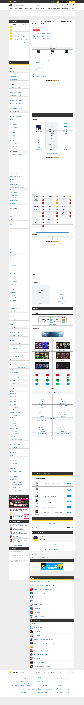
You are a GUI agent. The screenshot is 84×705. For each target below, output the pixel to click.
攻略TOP (11, 8)
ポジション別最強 (13, 192)
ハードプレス (65, 131)
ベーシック (66, 129)
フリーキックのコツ (14, 447)
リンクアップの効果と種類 (15, 415)
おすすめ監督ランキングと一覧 (16, 362)
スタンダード (63, 370)
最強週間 (37, 8)
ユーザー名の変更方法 (14, 431)
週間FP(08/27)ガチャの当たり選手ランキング (20, 36)
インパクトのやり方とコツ (15, 436)
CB (10, 257)
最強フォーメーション (14, 181)
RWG (11, 219)
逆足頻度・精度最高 (62, 438)
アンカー (42, 407)
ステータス (38, 64)
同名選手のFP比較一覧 (14, 372)
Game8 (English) (59, 672)
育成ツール (72, 8)
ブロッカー (62, 297)
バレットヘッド (63, 429)
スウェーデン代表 (13, 146)
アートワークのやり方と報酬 (15, 490)
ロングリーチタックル (42, 433)
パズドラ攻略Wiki (41, 681)
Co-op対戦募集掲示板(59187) (15, 76)
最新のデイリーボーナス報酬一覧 (16, 103)
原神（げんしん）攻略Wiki (25, 685)
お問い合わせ (46, 672)
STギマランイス (42, 36)
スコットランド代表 (14, 143)
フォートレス (63, 420)
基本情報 (38, 62)
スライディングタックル (61, 299)
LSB (11, 252)
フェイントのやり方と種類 (15, 444)
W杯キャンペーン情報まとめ (15, 116)
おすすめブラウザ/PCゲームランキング (20, 545)
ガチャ (16, 8)
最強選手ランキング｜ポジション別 (19, 30)
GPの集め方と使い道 (14, 407)
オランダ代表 (12, 122)
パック (54, 8)
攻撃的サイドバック (62, 409)
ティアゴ (43, 31)
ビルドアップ (42, 414)
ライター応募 (70, 672)
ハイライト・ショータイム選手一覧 (16, 343)
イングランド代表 (13, 124)
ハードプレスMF (13, 297)
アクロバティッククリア (61, 301)
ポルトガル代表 (13, 138)
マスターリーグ (13, 452)
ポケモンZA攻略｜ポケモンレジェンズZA (28, 676)
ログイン (72, 1)
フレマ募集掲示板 (64, 8)
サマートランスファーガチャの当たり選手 (44, 35)
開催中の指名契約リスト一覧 (15, 95)
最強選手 (26, 8)
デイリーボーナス (13, 460)
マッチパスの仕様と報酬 (14, 433)
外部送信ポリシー (39, 672)
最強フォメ (32, 8)
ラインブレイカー (63, 394)
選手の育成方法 (13, 396)
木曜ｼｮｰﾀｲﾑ (21, 8)
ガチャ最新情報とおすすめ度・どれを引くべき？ (20, 26)
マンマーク (62, 294)
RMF (11, 224)
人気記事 (14, 24)
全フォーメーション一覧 (14, 332)
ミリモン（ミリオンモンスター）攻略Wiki (63, 692)
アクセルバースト (63, 431)
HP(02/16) (39, 53)
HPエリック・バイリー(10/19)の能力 (42, 60)
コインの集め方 (13, 409)
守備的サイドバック (42, 412)
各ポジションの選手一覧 (14, 356)
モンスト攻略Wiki (59, 681)
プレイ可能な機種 (13, 463)
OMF (11, 227)
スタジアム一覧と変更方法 (15, 487)
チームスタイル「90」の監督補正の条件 (17, 154)
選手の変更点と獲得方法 (14, 428)
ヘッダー (61, 290)
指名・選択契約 (49, 8)
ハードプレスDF (13, 313)
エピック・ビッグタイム (63, 350)
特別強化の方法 (13, 401)
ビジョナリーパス (42, 427)
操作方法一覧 (12, 468)
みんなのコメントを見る (40, 76)
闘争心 (62, 303)
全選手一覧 (12, 340)
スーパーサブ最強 (13, 197)
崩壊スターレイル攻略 (25, 681)
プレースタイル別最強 (14, 195)
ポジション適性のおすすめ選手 (16, 471)
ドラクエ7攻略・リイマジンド (26, 678)
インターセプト (62, 296)
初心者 (58, 8)
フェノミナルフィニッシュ (42, 420)
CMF (11, 230)
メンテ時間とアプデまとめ (15, 87)
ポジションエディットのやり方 (16, 335)
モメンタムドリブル (42, 422)
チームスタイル (13, 449)
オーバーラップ (63, 414)
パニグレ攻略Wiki (59, 685)
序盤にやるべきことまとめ (15, 393)
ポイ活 (54, 1)
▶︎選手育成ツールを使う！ (52, 324)
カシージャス (48, 31)
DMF (11, 249)
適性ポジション (39, 67)
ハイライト (66, 133)
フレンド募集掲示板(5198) (15, 82)
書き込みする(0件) (52, 523)
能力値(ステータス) (13, 455)
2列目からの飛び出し (63, 403)
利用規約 (22, 672)
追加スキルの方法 (13, 399)
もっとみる (26, 42)
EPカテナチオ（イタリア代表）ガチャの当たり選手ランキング (20, 33)
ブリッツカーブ (63, 427)
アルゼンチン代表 (13, 127)
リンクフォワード (42, 394)
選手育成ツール (13, 179)
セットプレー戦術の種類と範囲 (16, 484)
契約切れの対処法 (13, 425)
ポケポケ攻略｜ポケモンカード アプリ (62, 678)
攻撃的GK (63, 416)
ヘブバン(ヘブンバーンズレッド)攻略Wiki (63, 689)
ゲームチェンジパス (42, 425)
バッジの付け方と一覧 (14, 479)
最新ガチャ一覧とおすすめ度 (15, 92)
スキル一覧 (12, 388)
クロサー (42, 405)
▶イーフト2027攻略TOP (14, 65)
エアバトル (62, 298)
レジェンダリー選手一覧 (14, 354)
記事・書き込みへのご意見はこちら (53, 549)
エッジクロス (63, 425)
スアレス (39, 31)
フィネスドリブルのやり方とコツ (16, 492)
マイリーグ (12, 458)
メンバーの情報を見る (52, 544)
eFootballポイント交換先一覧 (15, 412)
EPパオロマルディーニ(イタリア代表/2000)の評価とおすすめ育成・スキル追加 (20, 39)
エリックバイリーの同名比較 (41, 72)
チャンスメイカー (42, 403)
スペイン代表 (12, 132)
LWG (11, 216)
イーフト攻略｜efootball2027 (37, 552)
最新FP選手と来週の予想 (14, 98)
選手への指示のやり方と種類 (15, 482)
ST (10, 213)
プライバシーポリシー (30, 672)
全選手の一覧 (52, 338)
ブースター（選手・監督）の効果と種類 (17, 367)
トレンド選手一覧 (13, 348)
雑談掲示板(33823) (13, 79)
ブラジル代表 (12, 135)
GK (10, 260)
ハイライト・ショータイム (42, 350)
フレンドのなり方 (13, 423)
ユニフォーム (12, 420)
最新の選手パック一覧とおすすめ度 (16, 100)
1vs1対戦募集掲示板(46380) (15, 73)
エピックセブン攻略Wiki (42, 685)
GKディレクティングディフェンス (63, 433)
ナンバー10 (63, 401)
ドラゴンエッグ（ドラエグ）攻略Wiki (45, 689)
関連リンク (37, 74)
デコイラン (42, 399)
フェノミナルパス (42, 429)
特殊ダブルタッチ (63, 422)
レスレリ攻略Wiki (24, 687)
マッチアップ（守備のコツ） (15, 441)
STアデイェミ (36, 36)
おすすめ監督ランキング (14, 203)
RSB (11, 255)
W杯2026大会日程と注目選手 (15, 114)
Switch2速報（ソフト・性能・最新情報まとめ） (64, 676)
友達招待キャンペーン (14, 89)
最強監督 (42, 8)
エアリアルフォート (42, 431)
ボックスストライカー (42, 397)
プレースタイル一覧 (14, 383)
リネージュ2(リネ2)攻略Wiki (43, 692)
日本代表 (11, 119)
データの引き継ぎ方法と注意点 (16, 439)
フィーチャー (42, 370)
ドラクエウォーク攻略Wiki (25, 683)
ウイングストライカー (63, 399)
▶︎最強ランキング (39, 149)
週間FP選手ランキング (14, 184)
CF (10, 211)
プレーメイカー (63, 407)
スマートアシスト (13, 474)
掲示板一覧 (12, 71)
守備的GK (42, 416)
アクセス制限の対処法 (14, 466)
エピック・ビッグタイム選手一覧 (16, 345)
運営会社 (52, 672)
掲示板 (24, 24)
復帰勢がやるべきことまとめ (15, 106)
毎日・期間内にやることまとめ (16, 108)
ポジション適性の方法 (14, 404)
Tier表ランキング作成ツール (15, 176)
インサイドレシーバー (42, 401)
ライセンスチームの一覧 (14, 377)
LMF (11, 221)
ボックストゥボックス (63, 405)
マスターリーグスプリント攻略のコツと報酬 (41, 38)
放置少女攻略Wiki (24, 692)
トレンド (42, 360)
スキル (37, 69)
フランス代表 (12, 130)
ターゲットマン (63, 397)
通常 (66, 53)
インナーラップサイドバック (63, 412)
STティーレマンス (49, 36)
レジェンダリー (63, 360)
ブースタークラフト (14, 476)
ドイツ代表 (12, 140)
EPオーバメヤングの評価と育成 (45, 33)
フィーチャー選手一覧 (14, 351)
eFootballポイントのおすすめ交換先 (17, 187)
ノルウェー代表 (13, 148)
